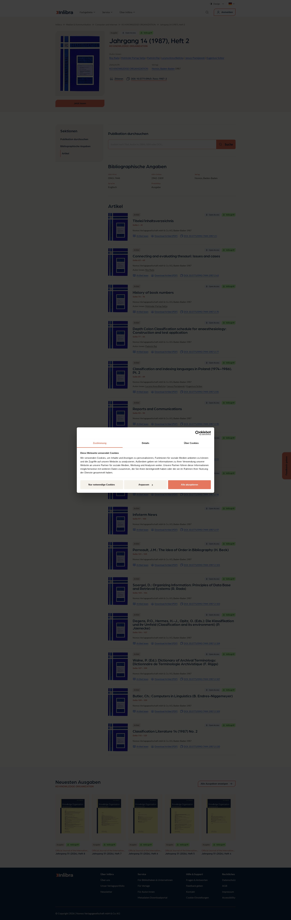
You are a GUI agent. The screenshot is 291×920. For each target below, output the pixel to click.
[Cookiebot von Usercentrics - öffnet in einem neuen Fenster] (197, 433)
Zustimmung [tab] (100, 443)
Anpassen (143, 484)
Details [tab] (145, 443)
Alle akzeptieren (189, 484)
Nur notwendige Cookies (101, 484)
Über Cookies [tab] (191, 443)
